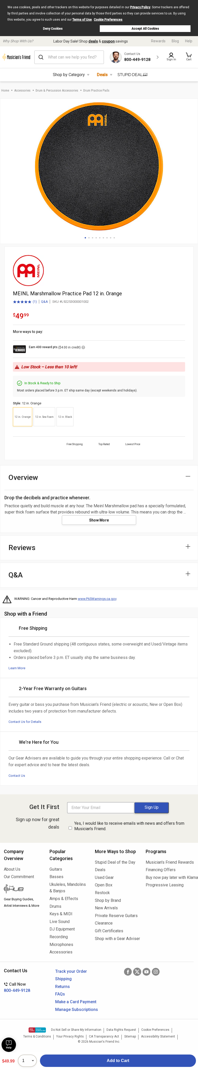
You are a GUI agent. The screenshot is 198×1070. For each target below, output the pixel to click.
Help (188, 41)
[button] (188, 57)
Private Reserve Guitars (116, 915)
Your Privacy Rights (70, 1036)
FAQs (60, 994)
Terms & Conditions (37, 1036)
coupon (108, 41)
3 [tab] (92, 237)
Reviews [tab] (22, 547)
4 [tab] (96, 237)
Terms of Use (82, 19)
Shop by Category (69, 74)
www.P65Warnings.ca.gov (97, 599)
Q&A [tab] (16, 575)
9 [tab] (114, 237)
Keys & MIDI (61, 913)
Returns (62, 986)
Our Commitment (19, 876)
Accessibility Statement (158, 1036)
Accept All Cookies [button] (145, 28)
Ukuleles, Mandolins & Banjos (68, 888)
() (25, 302)
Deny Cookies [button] (53, 28)
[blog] (23, 889)
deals (93, 41)
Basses (56, 876)
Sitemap (130, 1036)
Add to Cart (118, 1060)
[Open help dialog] (9, 1045)
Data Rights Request (121, 1030)
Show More (99, 520)
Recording (59, 936)
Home (5, 90)
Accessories (22, 90)
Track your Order (71, 971)
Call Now (17, 987)
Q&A (44, 302)
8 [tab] (110, 237)
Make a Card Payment (75, 1001)
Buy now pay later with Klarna (170, 877)
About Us (12, 869)
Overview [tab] (23, 477)
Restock (102, 892)
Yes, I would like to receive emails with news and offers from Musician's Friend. (129, 826)
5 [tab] (99, 237)
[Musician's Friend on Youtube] (146, 971)
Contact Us (17, 776)
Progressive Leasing (165, 885)
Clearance (104, 923)
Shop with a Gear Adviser (116, 938)
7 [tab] (107, 237)
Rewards (158, 41)
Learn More (17, 668)
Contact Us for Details (25, 722)
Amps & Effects (64, 898)
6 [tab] (103, 237)
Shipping (63, 978)
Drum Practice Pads (96, 90)
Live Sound (60, 921)
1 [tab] (85, 237)
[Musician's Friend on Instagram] (155, 971)
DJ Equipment (62, 929)
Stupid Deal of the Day (115, 862)
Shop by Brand (108, 900)
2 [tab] (89, 237)
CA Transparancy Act (104, 1036)
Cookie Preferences (108, 19)
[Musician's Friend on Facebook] (128, 971)
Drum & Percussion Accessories (57, 90)
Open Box (103, 885)
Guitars (56, 869)
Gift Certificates (109, 930)
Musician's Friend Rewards (170, 862)
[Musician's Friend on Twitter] (137, 971)
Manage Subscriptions (76, 1009)
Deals (102, 74)
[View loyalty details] (83, 348)
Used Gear (104, 877)
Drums (55, 906)
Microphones (61, 944)
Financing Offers (161, 869)
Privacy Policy (140, 7)
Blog (175, 41)
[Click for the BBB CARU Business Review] (37, 1030)
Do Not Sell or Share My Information (76, 1030)
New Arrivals (106, 907)
